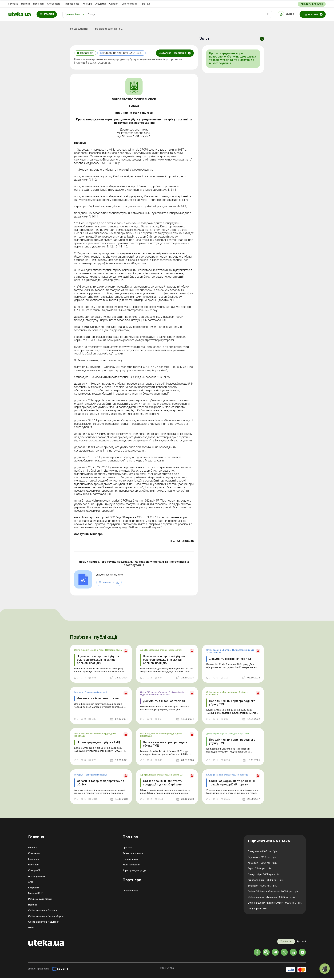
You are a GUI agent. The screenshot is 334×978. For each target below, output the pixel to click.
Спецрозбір (53, 3)
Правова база (71, 3)
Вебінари (38, 3)
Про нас (145, 3)
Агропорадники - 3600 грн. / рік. (266, 879)
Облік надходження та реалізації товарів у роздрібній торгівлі (232, 783)
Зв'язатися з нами (132, 853)
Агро (142, 650)
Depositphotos (130, 890)
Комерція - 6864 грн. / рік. (262, 862)
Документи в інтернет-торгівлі (230, 659)
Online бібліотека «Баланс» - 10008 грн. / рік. (273, 891)
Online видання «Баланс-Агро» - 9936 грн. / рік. (275, 902)
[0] (324, 968)
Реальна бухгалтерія (40, 898)
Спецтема (34, 853)
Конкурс (87, 3)
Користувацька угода (134, 870)
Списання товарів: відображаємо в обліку (101, 783)
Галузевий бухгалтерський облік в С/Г (164, 775)
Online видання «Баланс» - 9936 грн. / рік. (272, 897)
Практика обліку (114, 650)
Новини (25, 3)
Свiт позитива (129, 3)
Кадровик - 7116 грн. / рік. (262, 857)
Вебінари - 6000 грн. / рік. (262, 885)
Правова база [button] (72, 14)
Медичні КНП (35, 893)
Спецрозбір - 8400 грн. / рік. (263, 874)
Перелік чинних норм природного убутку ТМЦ (232, 703)
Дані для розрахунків (217, 733)
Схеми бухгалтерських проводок (233, 775)
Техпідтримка (130, 859)
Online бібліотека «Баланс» (154, 692)
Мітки (31, 927)
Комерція (79, 692)
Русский (301, 941)
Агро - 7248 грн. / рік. (260, 868)
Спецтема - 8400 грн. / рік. (263, 851)
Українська (286, 941)
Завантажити (106, 582)
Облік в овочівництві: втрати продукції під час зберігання (162, 783)
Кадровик (33, 887)
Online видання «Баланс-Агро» (89, 650)
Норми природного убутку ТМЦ (98, 742)
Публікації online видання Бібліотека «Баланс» (162, 693)
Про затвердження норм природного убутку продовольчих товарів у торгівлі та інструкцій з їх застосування (232, 58)
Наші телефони (131, 864)
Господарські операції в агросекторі (164, 650)
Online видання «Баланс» (219, 650)
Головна (13, 3)
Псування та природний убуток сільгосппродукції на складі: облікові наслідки (98, 659)
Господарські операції (96, 692)
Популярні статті (257, 908)
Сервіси (113, 3)
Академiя (100, 3)
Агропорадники (37, 876)
